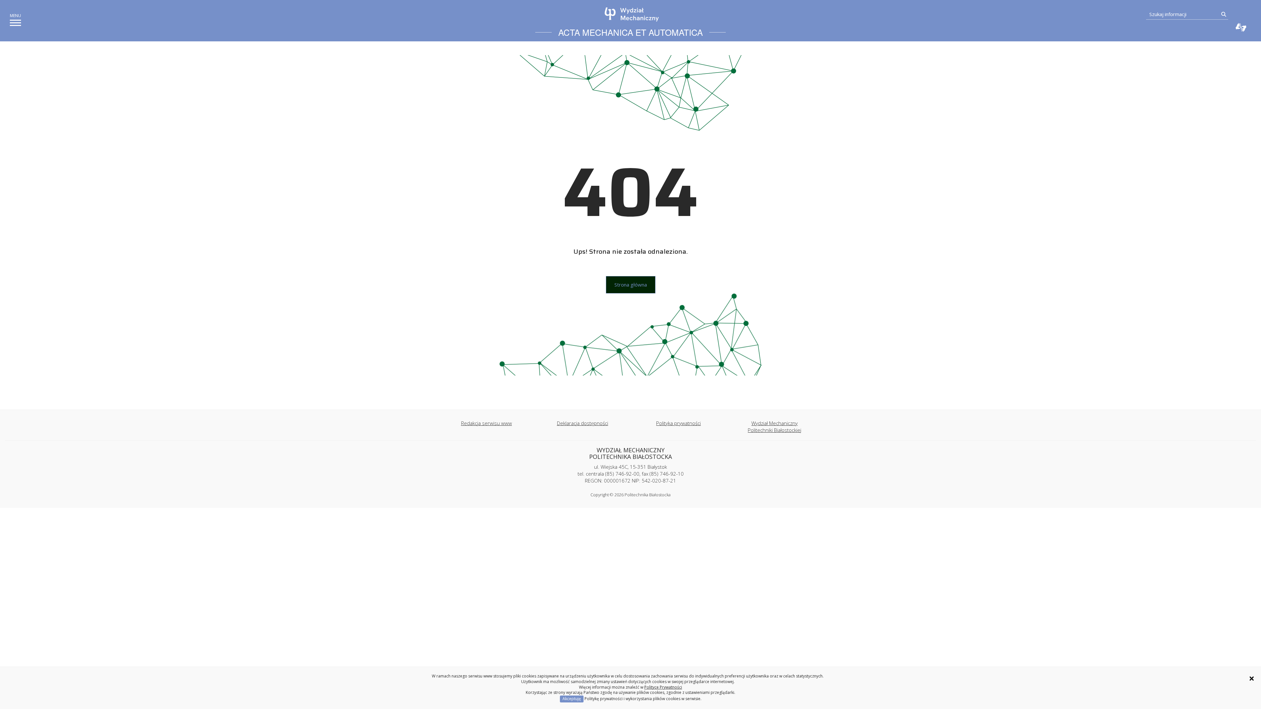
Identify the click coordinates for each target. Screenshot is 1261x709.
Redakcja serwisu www (486, 423)
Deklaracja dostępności (582, 423)
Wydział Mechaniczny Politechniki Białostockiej (774, 426)
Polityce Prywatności (663, 687)
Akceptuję (572, 698)
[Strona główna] (632, 14)
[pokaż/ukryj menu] (15, 23)
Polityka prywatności (678, 423)
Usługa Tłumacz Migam (1241, 27)
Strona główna (630, 284)
